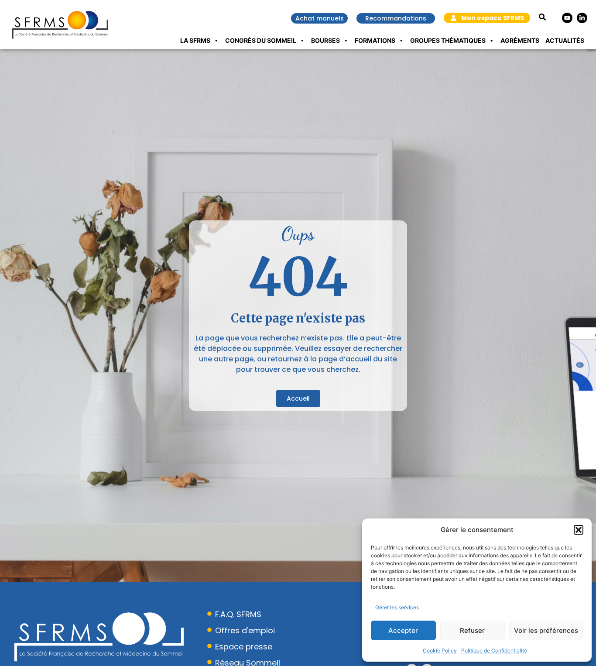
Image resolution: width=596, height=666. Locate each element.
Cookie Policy (440, 650)
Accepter (403, 630)
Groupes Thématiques (448, 40)
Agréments (519, 40)
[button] (578, 529)
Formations (375, 40)
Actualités (564, 40)
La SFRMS (195, 40)
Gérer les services (397, 607)
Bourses (325, 40)
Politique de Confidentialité (494, 650)
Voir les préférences (546, 630)
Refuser (472, 630)
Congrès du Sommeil (260, 40)
